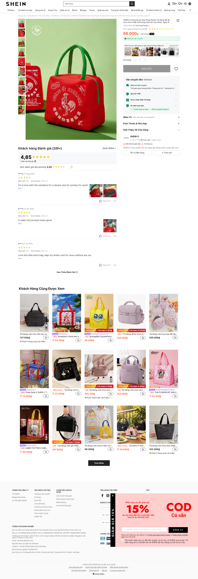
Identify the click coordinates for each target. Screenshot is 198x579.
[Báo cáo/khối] (115, 201)
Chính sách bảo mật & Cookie (96, 567)
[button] (185, 3)
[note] (33, 341)
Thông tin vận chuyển (42, 494)
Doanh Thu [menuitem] (52, 10)
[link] (174, 3)
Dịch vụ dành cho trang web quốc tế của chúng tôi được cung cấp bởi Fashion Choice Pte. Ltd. (46, 530)
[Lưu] (176, 68)
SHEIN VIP (38, 517)
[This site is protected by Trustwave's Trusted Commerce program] (102, 543)
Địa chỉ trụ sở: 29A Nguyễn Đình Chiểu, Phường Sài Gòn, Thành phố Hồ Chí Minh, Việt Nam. (46, 552)
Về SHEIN (16, 494)
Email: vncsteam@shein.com (22, 541)
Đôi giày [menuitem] (83, 10)
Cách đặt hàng (39, 504)
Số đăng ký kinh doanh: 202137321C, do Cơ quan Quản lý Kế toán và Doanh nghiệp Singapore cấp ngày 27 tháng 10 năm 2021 (48, 537)
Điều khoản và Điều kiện (119, 567)
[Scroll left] (187, 10)
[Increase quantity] (145, 60)
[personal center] (169, 3)
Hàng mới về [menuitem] (40, 10)
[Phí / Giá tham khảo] (139, 34)
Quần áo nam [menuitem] (102, 10)
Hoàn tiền (37, 500)
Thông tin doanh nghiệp (23, 526)
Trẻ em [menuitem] (92, 10)
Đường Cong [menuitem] (169, 10)
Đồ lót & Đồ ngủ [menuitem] (137, 10)
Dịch (20, 188)
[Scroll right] (190, 10)
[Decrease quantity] (135, 60)
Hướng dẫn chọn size (42, 510)
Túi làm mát (65, 16)
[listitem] (128, 51)
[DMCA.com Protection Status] (108, 543)
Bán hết (147, 68)
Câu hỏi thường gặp (63, 506)
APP (148, 490)
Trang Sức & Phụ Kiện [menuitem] (119, 10)
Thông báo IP (94, 570)
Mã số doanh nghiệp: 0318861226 (24, 549)
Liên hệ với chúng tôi (64, 496)
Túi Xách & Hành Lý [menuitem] (154, 10)
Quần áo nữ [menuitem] (65, 10)
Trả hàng (37, 497)
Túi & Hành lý (32, 16)
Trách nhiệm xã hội (41, 513)
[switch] (70, 167)
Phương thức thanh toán (65, 499)
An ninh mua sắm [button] (137, 106)
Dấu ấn (104, 570)
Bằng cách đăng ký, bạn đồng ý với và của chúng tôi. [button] (154, 536)
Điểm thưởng (61, 502)
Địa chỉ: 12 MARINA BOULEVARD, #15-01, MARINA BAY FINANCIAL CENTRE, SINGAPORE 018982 (49, 533)
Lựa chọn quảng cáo (117, 570)
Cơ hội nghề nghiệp (19, 500)
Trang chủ (22, 16)
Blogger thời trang (18, 497)
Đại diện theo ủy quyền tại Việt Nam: (25, 544)
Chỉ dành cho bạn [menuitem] (25, 10)
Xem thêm (99, 463)
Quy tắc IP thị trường (78, 570)
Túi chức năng (44, 16)
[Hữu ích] (100, 201)
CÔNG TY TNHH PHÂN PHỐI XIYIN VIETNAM (29, 546)
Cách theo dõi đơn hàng (43, 507)
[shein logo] (16, 4)
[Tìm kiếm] (132, 3)
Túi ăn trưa (55, 16)
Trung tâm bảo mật (75, 567)
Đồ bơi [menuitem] (74, 10)
